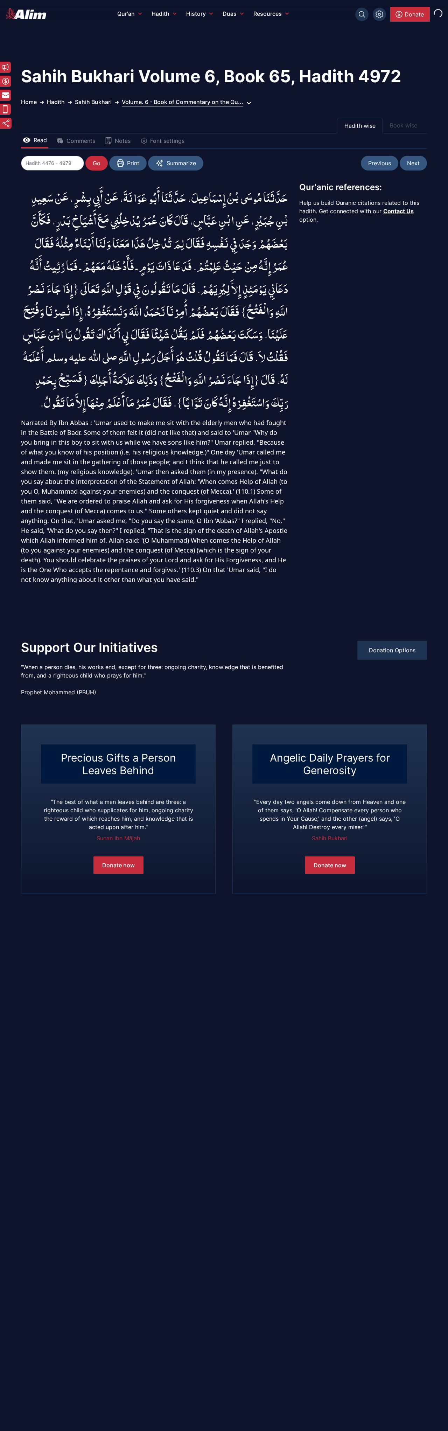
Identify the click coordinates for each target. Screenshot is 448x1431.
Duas (230, 13)
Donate (414, 14)
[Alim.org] (28, 13)
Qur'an (126, 13)
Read (40, 140)
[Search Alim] (362, 14)
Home (29, 101)
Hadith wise (360, 125)
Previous (379, 163)
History (196, 13)
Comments (80, 140)
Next (413, 163)
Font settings (167, 140)
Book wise (403, 125)
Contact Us (398, 211)
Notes (123, 140)
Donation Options (392, 650)
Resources (267, 13)
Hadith (160, 13)
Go (96, 163)
